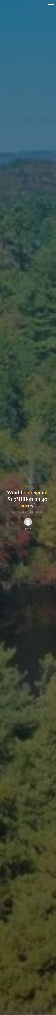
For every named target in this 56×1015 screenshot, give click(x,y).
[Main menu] (51, 5)
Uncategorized (27, 486)
